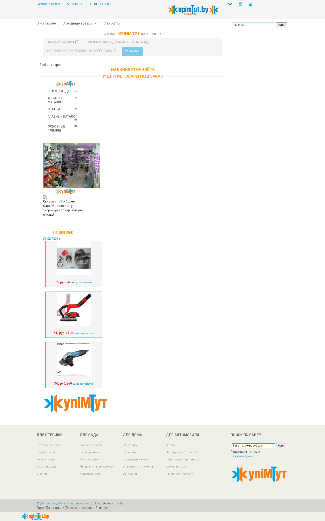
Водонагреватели (135, 459)
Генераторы (45, 459)
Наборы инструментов (182, 459)
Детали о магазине (56, 100)
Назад (134, 51)
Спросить (111, 23)
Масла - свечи (90, 459)
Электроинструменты (138, 466)
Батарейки (130, 452)
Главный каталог (60, 42)
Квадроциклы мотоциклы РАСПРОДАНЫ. (80, 51)
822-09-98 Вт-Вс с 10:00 (89, 4)
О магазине (46, 23)
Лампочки (130, 445)
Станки (41, 473)
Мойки (171, 445)
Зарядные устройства (182, 452)
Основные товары (78, 23)
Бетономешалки (48, 445)
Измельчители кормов (96, 466)
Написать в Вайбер (48, 4)
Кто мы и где (59, 91)
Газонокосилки (91, 445)
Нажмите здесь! (242, 456)
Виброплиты (45, 452)
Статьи (54, 109)
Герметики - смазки (180, 473)
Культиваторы (90, 473)
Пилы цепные (89, 452)
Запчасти (130, 473)
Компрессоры (46, 466)
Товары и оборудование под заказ (115, 42)
